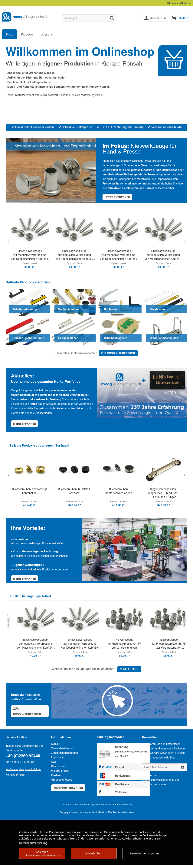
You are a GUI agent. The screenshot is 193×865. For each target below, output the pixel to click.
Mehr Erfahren (24, 578)
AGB (54, 761)
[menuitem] (89, 18)
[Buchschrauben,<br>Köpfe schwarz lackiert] (74, 469)
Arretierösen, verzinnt (163, 489)
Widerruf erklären (68, 787)
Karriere (56, 775)
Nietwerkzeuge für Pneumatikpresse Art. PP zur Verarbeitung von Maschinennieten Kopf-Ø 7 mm (118, 644)
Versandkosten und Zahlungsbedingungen (64, 750)
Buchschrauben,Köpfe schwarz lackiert (74, 491)
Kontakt (55, 743)
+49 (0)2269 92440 (23, 756)
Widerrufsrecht (60, 770)
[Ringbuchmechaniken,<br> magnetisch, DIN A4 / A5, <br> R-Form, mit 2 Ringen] (118, 469)
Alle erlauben (93, 853)
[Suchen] (112, 18)
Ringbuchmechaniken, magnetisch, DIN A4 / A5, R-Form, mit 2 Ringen (119, 493)
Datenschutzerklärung (33, 843)
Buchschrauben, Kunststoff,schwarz (30, 491)
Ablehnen (42, 853)
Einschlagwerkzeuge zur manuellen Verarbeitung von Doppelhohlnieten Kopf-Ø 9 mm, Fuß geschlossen (74, 255)
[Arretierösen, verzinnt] (163, 469)
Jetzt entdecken (117, 197)
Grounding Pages (61, 779)
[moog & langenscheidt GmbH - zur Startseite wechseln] (25, 17)
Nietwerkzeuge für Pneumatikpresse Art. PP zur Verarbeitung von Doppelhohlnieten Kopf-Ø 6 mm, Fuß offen (163, 644)
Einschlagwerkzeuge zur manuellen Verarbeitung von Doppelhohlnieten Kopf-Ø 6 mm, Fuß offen (74, 644)
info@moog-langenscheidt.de (23, 769)
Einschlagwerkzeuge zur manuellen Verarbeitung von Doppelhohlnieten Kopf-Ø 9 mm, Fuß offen (30, 255)
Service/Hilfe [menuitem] (179, 3)
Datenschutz (58, 766)
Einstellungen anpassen (145, 853)
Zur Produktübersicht (27, 711)
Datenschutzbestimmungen (158, 780)
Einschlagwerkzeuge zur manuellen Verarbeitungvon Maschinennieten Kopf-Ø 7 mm (29, 644)
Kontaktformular (15, 774)
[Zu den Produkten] (173, 60)
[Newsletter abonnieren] (182, 767)
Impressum (57, 757)
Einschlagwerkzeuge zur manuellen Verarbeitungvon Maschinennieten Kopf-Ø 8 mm (163, 255)
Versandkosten (124, 804)
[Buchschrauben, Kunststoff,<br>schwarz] (29, 469)
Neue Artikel (129, 669)
